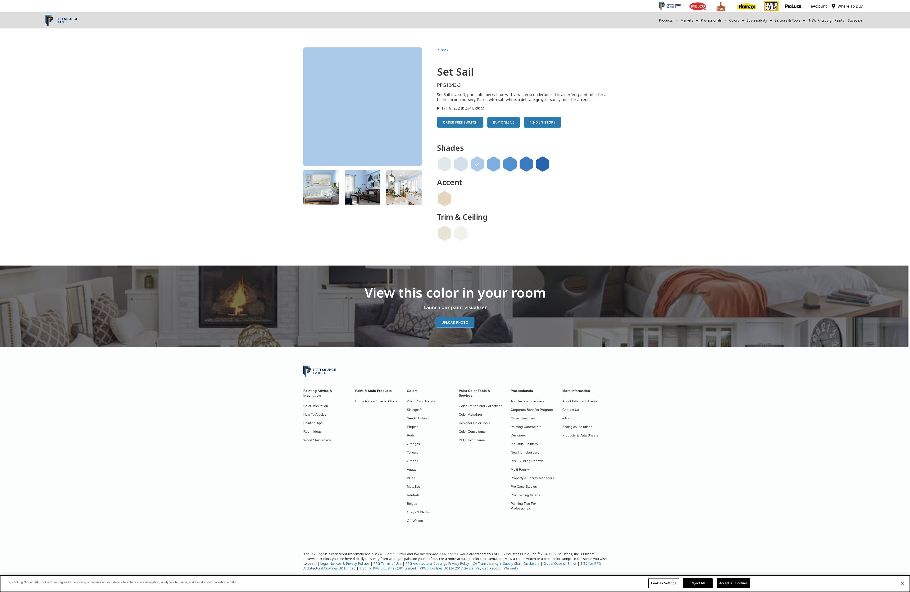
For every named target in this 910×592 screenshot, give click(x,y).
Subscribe (855, 20)
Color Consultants (472, 431)
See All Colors (417, 418)
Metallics (413, 486)
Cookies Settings (663, 583)
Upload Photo (455, 322)
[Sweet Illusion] (444, 164)
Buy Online (503, 122)
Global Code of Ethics (560, 563)
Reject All (698, 583)
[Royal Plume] (526, 164)
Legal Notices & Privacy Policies (344, 563)
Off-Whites (415, 521)
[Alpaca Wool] (444, 198)
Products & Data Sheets (580, 435)
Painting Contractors (526, 427)
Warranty (511, 568)
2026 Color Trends (421, 401)
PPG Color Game (472, 440)
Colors (734, 20)
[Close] (902, 583)
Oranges (413, 444)
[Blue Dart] (510, 164)
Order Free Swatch (460, 122)
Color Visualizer (470, 414)
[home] (62, 20)
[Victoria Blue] (493, 164)
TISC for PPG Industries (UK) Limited (387, 568)
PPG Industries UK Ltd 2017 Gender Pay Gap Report (460, 568)
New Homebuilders (525, 452)
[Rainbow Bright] (542, 164)
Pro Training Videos (525, 495)
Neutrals (413, 495)
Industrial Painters (524, 444)
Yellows (412, 452)
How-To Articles (314, 414)
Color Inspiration (315, 406)
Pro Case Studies (524, 486)
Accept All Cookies (733, 583)
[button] (668, 20)
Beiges (412, 503)
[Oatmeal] (444, 233)
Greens (412, 461)
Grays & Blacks (418, 512)
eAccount (569, 418)
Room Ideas (312, 431)
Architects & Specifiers (527, 401)
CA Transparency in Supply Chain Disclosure (506, 563)
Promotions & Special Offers (376, 401)
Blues (411, 478)
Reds (411, 435)
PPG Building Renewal (527, 461)
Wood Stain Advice (317, 440)
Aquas (411, 469)
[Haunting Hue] (461, 164)
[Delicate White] (461, 233)
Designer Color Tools (474, 423)
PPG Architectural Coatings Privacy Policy (437, 563)
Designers (518, 435)
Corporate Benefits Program (532, 410)
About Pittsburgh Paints (579, 401)
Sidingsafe (415, 410)
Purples (412, 427)
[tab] (321, 187)
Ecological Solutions (577, 427)
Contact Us (570, 410)
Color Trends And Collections (480, 406)
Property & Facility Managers (532, 478)
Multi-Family (520, 469)
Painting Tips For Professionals (523, 506)
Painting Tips (313, 423)
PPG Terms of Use (387, 563)
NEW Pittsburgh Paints (826, 20)
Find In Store (542, 122)
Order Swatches (523, 418)
